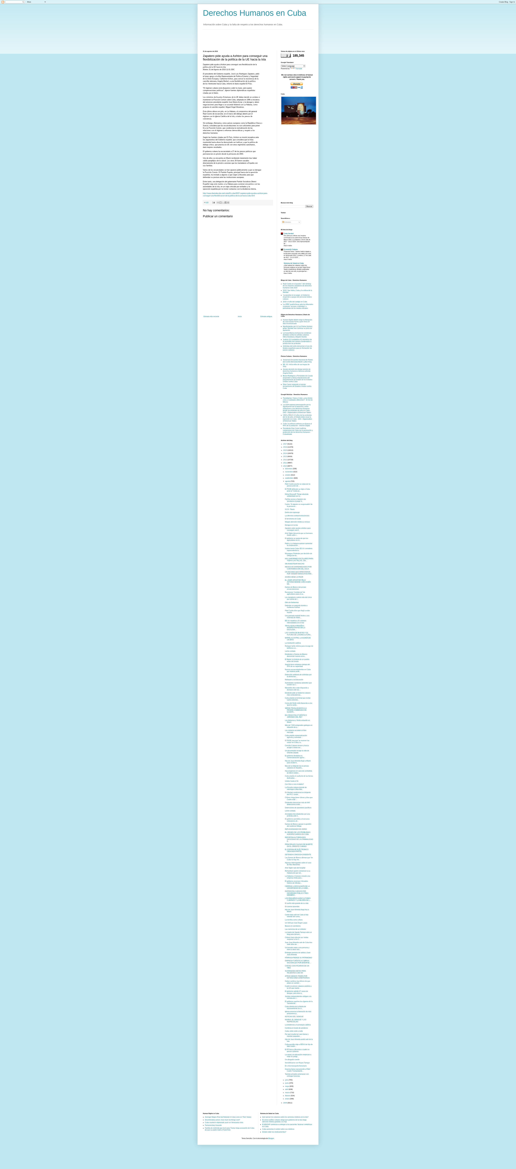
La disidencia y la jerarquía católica (298, 1025)
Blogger (271, 1138)
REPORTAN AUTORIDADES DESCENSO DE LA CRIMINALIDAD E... (299, 839)
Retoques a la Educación (294, 680)
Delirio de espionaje (292, 512)
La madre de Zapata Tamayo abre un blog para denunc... (298, 933)
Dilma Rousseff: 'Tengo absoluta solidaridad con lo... (296, 495)
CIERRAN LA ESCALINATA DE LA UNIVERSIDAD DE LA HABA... (297, 887)
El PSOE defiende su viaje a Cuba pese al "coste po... (297, 490)
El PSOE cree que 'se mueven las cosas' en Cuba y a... (297, 741)
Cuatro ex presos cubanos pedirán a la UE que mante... (298, 987)
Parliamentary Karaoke (213, 1125)
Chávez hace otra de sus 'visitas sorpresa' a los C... (296, 938)
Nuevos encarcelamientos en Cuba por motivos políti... (298, 670)
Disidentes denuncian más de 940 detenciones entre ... (297, 803)
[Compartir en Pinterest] (228, 202)
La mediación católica (293, 643)
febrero (288, 1096)
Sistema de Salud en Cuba (294, 263)
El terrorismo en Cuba (293, 519)
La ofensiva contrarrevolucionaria (297, 516)
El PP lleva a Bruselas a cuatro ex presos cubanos (297, 1050)
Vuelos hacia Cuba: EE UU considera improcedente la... (298, 549)
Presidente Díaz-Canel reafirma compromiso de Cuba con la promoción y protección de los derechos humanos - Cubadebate (298, 431)
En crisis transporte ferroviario (296, 1066)
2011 (285, 463)
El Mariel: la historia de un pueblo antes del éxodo (297, 660)
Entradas (287, 222)
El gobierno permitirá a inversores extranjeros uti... (297, 820)
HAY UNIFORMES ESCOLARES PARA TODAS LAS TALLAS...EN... (299, 559)
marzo (287, 1093)
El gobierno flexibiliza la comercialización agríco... (295, 757)
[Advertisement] (252, 40)
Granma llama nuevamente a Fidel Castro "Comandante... (297, 1070)
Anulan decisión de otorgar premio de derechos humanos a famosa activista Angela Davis (296, 371)
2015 (285, 450)
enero (287, 1099)
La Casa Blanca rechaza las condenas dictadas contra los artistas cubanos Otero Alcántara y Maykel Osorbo (297, 335)
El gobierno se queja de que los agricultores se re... (296, 539)
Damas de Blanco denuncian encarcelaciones (295, 588)
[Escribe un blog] (220, 202)
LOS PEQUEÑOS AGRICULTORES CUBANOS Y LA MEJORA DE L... (298, 899)
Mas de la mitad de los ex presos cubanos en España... (297, 767)
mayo (287, 1086)
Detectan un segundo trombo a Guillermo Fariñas (296, 606)
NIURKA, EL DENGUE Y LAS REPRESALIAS (295, 1021)
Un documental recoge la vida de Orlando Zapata (297, 751)
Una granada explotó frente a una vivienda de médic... (297, 617)
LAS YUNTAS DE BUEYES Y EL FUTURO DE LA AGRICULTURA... (298, 634)
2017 (285, 444)
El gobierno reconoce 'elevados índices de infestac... (296, 882)
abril (287, 1089)
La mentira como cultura (293, 920)
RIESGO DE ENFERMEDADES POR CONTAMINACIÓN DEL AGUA (298, 568)
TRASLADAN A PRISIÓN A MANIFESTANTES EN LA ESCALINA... (295, 628)
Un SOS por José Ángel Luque (296, 923)
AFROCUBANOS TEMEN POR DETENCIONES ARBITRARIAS (297, 977)
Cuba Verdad (288, 234)
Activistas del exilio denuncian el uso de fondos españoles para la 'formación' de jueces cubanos (297, 348)
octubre (288, 475)
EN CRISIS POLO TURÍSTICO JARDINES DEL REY (296, 716)
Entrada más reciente (211, 316)
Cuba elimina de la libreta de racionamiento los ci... (295, 1007)
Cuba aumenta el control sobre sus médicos (278, 1129)
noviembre (289, 472)
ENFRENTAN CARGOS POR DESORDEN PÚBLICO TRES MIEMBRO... (296, 893)
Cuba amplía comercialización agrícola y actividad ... (296, 736)
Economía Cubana (291, 249)
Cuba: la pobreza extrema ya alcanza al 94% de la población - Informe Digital (297, 425)
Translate (298, 69)
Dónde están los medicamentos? (274, 1132)
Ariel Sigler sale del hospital (295, 868)
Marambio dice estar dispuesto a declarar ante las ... (297, 689)
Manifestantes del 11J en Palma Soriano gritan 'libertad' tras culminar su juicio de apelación (297, 328)
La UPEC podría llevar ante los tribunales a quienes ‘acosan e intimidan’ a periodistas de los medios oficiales (298, 306)
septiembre (289, 478)
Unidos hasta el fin (291, 781)
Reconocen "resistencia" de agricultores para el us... (295, 593)
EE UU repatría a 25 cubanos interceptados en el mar (295, 622)
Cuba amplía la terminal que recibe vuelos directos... (298, 699)
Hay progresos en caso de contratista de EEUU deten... (298, 772)
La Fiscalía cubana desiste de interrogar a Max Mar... (296, 788)
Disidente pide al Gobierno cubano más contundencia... (297, 694)
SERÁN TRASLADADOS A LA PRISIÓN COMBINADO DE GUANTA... (296, 710)
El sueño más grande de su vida (296, 903)
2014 (285, 453)
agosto (288, 481)
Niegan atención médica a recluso (297, 522)
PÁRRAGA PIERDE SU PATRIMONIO (298, 958)
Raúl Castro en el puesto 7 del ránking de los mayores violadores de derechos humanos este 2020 (297, 286)
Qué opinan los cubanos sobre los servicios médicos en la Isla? (285, 1117)
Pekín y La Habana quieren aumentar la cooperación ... (298, 544)
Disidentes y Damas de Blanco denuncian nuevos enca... (296, 655)
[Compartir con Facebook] (225, 202)
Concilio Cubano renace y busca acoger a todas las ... (297, 746)
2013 (285, 456)
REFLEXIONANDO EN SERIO (296, 829)
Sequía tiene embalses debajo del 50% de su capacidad (297, 665)
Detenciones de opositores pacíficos (298, 808)
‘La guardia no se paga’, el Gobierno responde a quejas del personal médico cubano (297, 297)
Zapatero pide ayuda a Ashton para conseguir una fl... (298, 529)
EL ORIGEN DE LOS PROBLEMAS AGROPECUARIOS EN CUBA (297, 833)
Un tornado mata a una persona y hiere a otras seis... (297, 948)
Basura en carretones (293, 926)
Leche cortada (290, 651)
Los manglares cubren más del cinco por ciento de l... (298, 598)
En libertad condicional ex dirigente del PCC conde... (298, 793)
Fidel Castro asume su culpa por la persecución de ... (297, 485)
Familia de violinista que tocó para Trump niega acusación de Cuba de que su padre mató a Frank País (229, 1129)
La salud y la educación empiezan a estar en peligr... (298, 1055)
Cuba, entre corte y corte (294, 1031)
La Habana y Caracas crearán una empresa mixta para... (297, 877)
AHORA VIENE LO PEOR (294, 577)
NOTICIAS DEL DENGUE (294, 1017)
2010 (285, 466)
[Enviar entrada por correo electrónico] (213, 202)
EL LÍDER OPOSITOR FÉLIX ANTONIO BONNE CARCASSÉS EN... (298, 582)
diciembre (289, 469)
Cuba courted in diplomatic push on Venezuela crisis (224, 1122)
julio (287, 1080)
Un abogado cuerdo (292, 1060)
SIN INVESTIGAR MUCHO (294, 564)
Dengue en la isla (291, 525)
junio (287, 1083)
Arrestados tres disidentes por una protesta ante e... (297, 815)
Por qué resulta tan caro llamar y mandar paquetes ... (297, 1035)
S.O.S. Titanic (290, 509)
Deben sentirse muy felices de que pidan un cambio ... (297, 982)
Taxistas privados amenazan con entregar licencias (297, 1075)
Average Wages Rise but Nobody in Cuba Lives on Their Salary (228, 1117)
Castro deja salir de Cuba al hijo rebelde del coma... (296, 916)
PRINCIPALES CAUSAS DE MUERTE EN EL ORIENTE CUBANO (299, 845)
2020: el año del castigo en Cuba (295, 302)
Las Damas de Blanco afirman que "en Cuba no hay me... (299, 858)
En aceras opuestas (292, 906)
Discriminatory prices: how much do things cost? (222, 1120)
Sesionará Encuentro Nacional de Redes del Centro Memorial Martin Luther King (298, 361)
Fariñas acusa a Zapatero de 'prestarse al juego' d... (295, 500)
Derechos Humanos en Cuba (254, 12)
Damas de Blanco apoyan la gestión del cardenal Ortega (298, 825)
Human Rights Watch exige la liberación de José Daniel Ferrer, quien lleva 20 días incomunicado (297, 322)
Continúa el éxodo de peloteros (296, 1028)
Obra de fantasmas (292, 602)
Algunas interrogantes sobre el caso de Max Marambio (298, 864)
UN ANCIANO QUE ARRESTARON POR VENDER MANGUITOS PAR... (299, 573)
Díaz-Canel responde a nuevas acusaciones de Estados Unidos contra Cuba (297, 386)
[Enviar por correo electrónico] (218, 202)
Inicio (240, 316)
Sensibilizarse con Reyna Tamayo (297, 1063)
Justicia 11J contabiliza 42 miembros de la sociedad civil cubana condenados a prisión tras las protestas (297, 341)
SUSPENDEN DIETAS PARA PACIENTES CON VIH (295, 972)
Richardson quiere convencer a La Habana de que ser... (297, 872)
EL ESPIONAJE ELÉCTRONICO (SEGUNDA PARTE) (296, 850)
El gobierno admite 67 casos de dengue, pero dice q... (296, 992)
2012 (285, 460)
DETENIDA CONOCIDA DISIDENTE (298, 855)
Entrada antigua (266, 316)
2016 (285, 447)
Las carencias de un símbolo (295, 929)
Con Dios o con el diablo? (294, 784)
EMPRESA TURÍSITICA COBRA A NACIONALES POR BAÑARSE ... (298, 962)
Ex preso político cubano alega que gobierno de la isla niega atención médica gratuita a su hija (284, 1121)
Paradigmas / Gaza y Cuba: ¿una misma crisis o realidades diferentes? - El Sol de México (298, 400)
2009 (285, 1103)
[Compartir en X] (223, 202)
